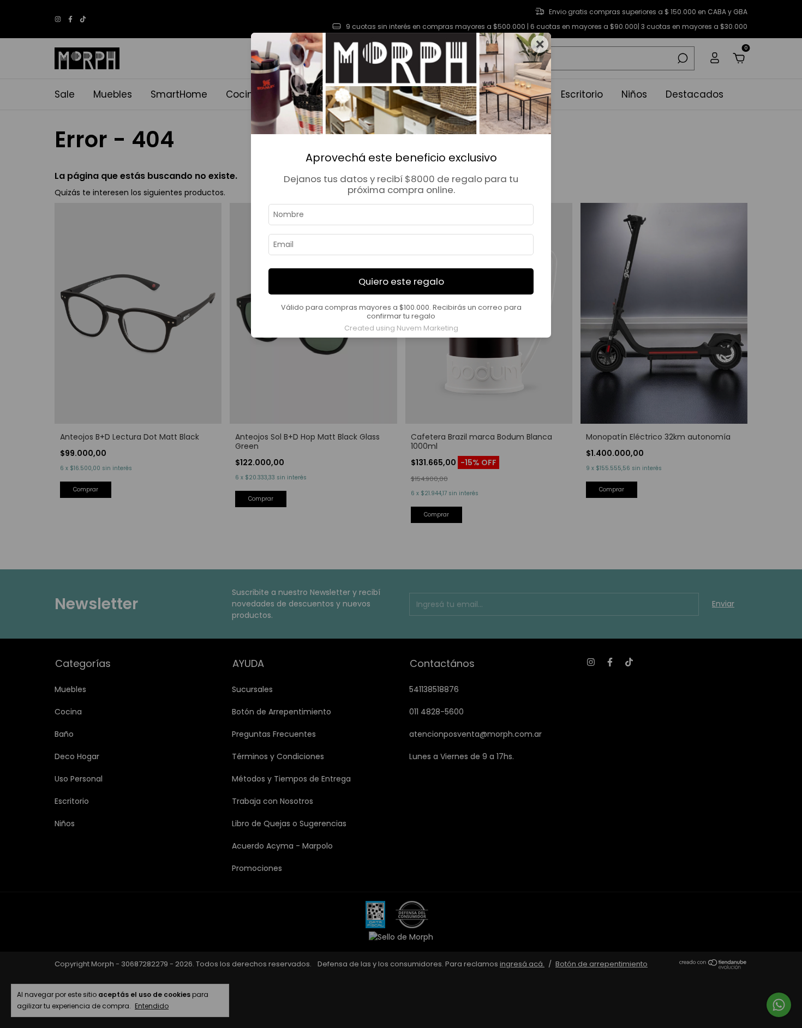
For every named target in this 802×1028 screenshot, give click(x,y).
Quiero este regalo (401, 281)
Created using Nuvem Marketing (401, 328)
